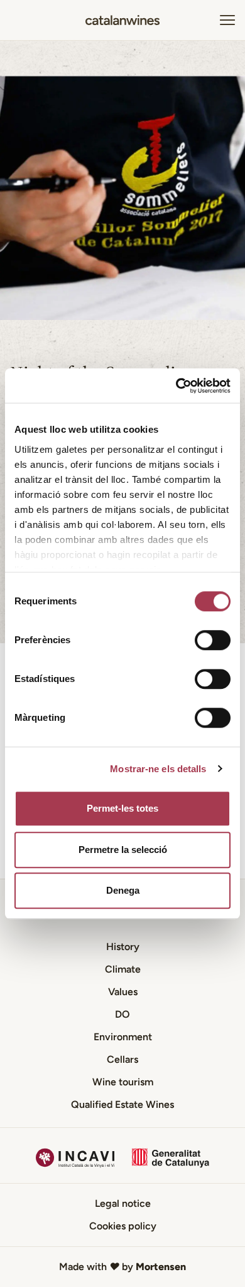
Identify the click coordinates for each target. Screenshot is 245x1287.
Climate (123, 969)
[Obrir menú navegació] (227, 20)
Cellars (122, 1059)
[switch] (213, 640)
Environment (123, 1037)
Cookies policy (122, 1226)
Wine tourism (122, 1082)
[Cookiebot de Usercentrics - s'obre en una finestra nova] (176, 386)
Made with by (122, 1267)
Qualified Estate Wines (122, 1104)
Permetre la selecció (123, 849)
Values (123, 992)
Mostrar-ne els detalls (158, 768)
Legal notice (123, 1203)
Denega (122, 890)
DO (122, 1014)
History (122, 947)
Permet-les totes (122, 808)
